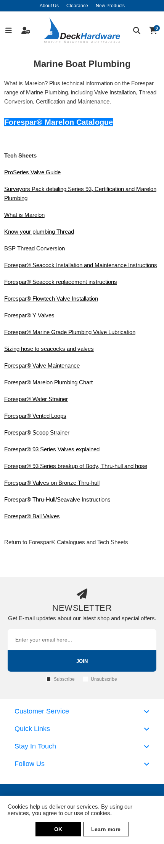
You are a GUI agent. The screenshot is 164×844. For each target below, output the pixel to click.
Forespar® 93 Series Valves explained (52, 449)
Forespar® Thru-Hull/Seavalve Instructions (57, 499)
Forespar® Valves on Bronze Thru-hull (52, 482)
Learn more (106, 829)
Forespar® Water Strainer (36, 399)
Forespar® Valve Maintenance (42, 365)
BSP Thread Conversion (34, 248)
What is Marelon (24, 215)
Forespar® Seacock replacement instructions (60, 282)
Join (82, 661)
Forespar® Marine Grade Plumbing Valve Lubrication (69, 332)
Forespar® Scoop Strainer (36, 432)
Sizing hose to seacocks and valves (49, 349)
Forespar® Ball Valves (32, 516)
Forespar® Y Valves (29, 315)
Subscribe (64, 679)
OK (58, 829)
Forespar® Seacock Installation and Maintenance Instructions (80, 265)
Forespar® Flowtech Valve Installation (51, 298)
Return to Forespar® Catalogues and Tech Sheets (66, 542)
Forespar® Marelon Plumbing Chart (48, 382)
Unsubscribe (104, 679)
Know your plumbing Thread (39, 231)
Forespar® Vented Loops (35, 415)
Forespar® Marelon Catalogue (58, 122)
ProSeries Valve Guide (32, 172)
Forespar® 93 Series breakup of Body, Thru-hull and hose (75, 466)
